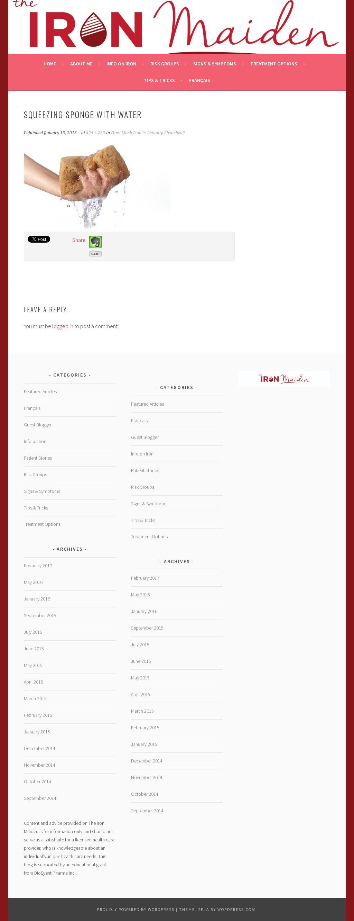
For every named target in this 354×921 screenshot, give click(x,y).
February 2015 (38, 715)
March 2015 (35, 698)
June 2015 (34, 648)
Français (199, 80)
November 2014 (39, 765)
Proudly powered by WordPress (136, 909)
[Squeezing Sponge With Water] (97, 225)
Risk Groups (164, 64)
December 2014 (39, 748)
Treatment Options (273, 64)
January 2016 (37, 599)
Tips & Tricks (159, 80)
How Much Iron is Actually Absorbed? (148, 132)
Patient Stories (38, 458)
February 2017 (38, 565)
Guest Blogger (38, 425)
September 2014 (40, 798)
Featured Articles (40, 391)
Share (79, 239)
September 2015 (40, 615)
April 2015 (33, 682)
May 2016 (33, 582)
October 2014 (37, 781)
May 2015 (33, 665)
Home (50, 64)
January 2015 (37, 732)
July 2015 (33, 632)
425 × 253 (95, 132)
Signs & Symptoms (214, 64)
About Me (81, 64)
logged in (62, 326)
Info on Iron (121, 64)
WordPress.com (236, 909)
